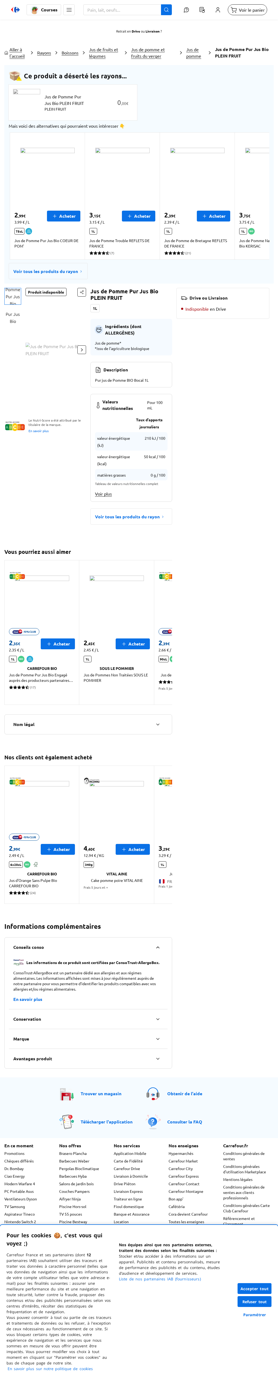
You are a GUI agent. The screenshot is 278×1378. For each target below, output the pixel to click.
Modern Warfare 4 (19, 1183)
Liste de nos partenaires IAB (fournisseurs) (160, 1278)
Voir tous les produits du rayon (45, 271)
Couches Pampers (74, 1191)
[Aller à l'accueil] (15, 9)
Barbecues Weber (74, 1160)
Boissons (70, 52)
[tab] (12, 296)
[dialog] (139, 1301)
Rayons (44, 52)
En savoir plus (39, 431)
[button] (69, 9)
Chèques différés (19, 1160)
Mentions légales (237, 1179)
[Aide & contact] (186, 9)
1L (95, 308)
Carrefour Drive (127, 1168)
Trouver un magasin (101, 1093)
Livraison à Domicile (131, 1176)
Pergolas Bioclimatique (79, 1168)
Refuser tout (254, 1301)
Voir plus (103, 493)
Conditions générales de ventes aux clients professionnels (244, 1192)
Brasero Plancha (73, 1153)
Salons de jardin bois (76, 1183)
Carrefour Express (184, 1176)
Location (121, 1221)
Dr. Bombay (14, 1168)
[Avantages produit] (157, 1058)
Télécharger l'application (106, 1122)
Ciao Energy (14, 1176)
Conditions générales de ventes (244, 1156)
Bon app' (176, 1198)
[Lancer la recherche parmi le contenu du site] (166, 10)
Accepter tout (255, 1288)
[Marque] (157, 1038)
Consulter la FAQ (184, 1122)
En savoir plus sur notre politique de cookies (50, 1368)
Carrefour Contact (184, 1183)
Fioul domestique (129, 1206)
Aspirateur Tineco (19, 1214)
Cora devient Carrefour (188, 1214)
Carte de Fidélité (128, 1160)
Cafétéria (177, 1206)
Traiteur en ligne (128, 1198)
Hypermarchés (181, 1153)
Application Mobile (130, 1153)
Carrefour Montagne (186, 1191)
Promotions (14, 1153)
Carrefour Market (183, 1160)
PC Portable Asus (19, 1191)
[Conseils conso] (157, 947)
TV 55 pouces (70, 1214)
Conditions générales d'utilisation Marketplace (244, 1169)
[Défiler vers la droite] (256, 196)
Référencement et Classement (239, 1221)
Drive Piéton (124, 1183)
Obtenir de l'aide (184, 1093)
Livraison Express (128, 1191)
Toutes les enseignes (186, 1221)
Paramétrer (254, 1314)
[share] (81, 292)
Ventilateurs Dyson (20, 1198)
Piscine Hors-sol (72, 1206)
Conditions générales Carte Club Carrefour (246, 1208)
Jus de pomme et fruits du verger (148, 53)
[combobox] (127, 9)
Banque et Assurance (132, 1214)
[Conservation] (157, 1019)
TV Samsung (14, 1206)
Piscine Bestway (73, 1221)
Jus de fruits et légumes (103, 53)
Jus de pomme (193, 53)
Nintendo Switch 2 (20, 1221)
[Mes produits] (202, 9)
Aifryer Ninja (70, 1198)
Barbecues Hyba (73, 1176)
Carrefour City (181, 1168)
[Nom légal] (157, 724)
